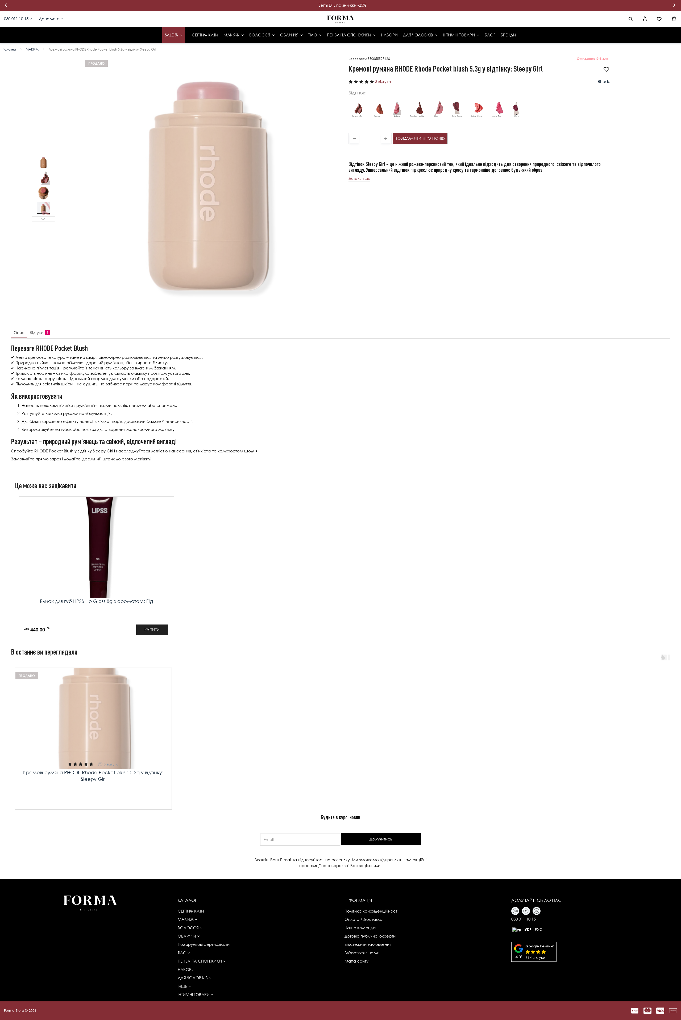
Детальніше (359, 178)
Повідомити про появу (420, 137)
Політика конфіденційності (371, 911)
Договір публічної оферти (370, 936)
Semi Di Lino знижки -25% (342, 5)
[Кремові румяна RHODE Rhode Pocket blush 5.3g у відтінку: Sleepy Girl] (43, 162)
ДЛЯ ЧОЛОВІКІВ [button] (193, 977)
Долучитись (380, 839)
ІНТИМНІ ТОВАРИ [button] (194, 994)
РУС (538, 929)
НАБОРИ (186, 969)
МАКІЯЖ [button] (186, 919)
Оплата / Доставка (363, 919)
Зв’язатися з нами (361, 952)
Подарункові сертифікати (204, 944)
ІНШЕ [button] (183, 986)
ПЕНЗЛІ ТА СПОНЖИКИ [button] (200, 961)
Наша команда (360, 927)
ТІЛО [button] (183, 952)
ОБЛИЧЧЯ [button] (187, 936)
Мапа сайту (356, 961)
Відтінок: (357, 92)
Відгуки (38, 332)
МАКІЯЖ (32, 49)
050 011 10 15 (17, 18)
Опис (19, 332)
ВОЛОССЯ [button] (189, 927)
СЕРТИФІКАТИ (191, 911)
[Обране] (659, 18)
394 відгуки (535, 957)
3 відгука (383, 81)
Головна (9, 49)
